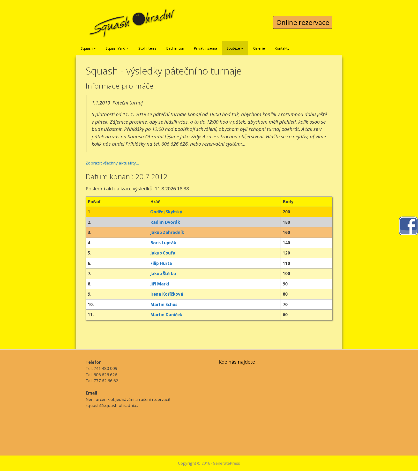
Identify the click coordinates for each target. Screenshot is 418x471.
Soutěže (234, 48)
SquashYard (116, 48)
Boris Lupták (163, 243)
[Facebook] (408, 225)
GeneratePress (226, 463)
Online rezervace (302, 22)
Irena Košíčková (166, 294)
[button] (95, 48)
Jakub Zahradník (167, 232)
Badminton (175, 48)
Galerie (259, 48)
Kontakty (282, 48)
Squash (87, 48)
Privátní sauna (205, 48)
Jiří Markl (159, 284)
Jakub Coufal (163, 253)
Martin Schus (163, 304)
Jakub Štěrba (163, 273)
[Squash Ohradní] (132, 19)
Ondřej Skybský (166, 212)
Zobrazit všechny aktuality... (112, 163)
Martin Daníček (166, 314)
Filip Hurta (161, 263)
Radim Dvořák (165, 222)
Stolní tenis (147, 48)
